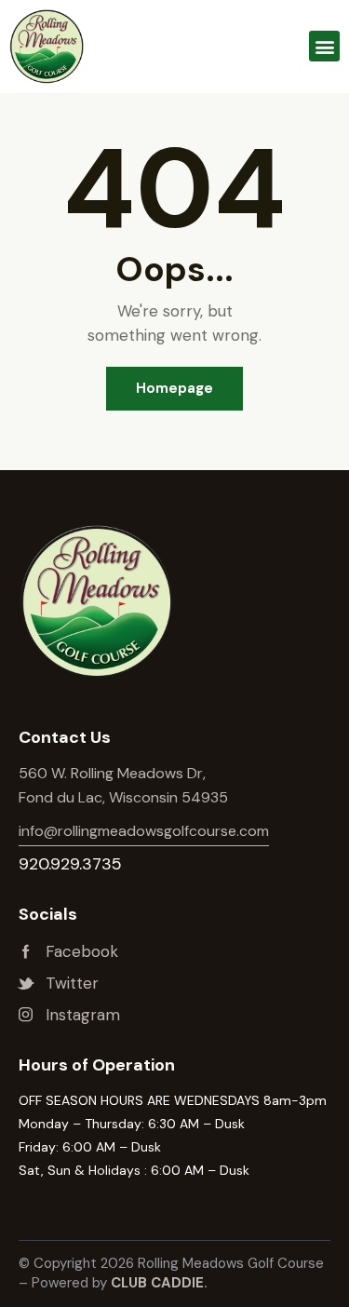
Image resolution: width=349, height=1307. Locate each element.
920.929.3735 (70, 864)
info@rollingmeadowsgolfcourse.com (144, 831)
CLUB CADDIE (157, 1282)
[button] (324, 46)
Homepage (174, 388)
